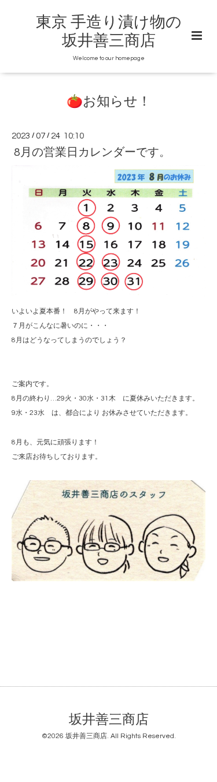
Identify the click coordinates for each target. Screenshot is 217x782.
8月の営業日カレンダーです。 (92, 152)
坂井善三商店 (109, 720)
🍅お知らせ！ (109, 101)
